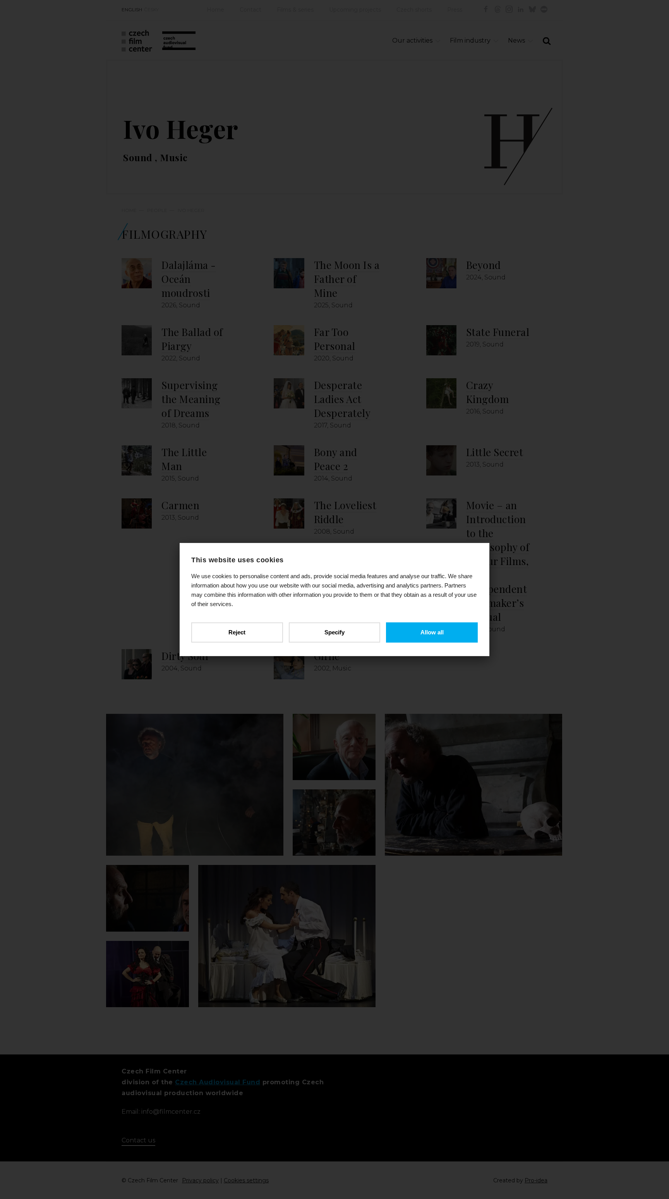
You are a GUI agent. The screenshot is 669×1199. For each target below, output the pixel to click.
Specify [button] (334, 632)
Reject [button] (236, 632)
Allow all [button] (432, 632)
